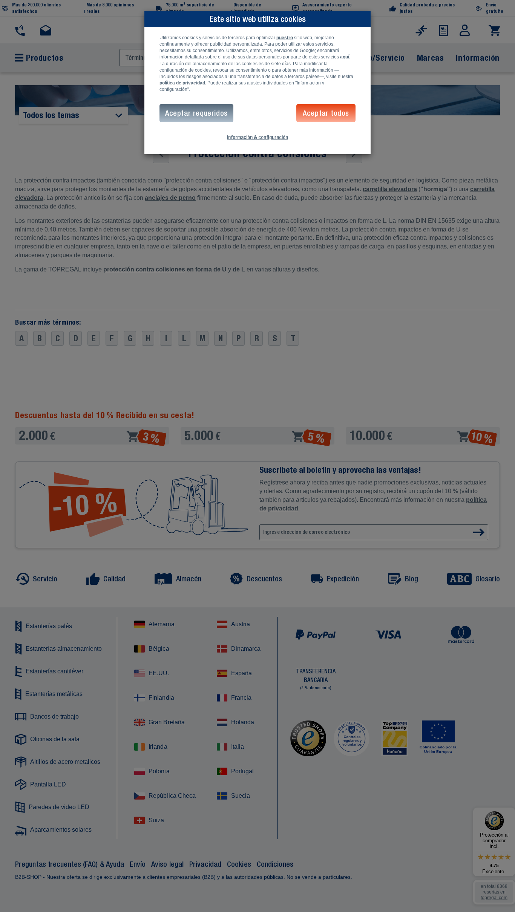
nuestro (284, 37)
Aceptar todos (326, 113)
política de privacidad (182, 83)
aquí (344, 57)
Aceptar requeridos (196, 113)
